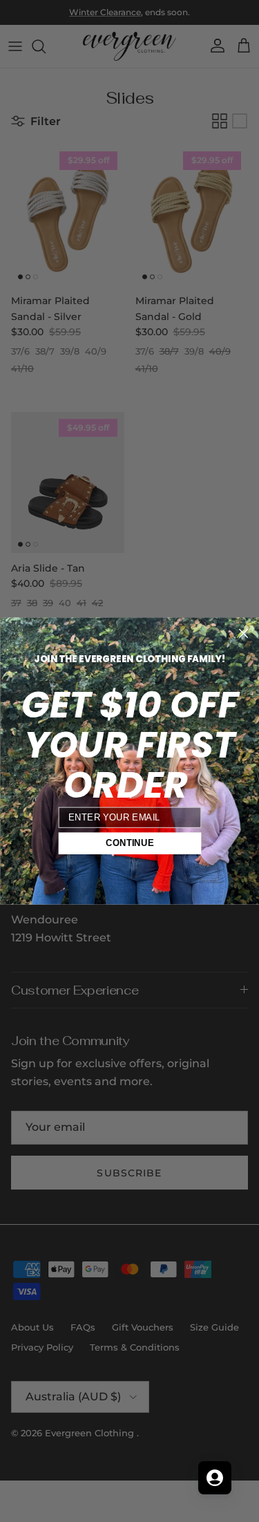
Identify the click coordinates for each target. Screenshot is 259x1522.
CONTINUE (129, 843)
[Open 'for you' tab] (214, 1477)
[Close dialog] (243, 633)
